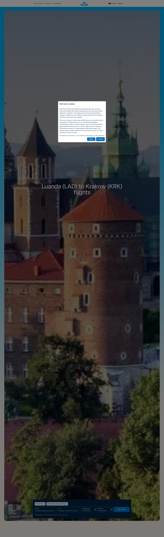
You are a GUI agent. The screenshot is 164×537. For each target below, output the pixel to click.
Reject (91, 139)
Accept (100, 139)
